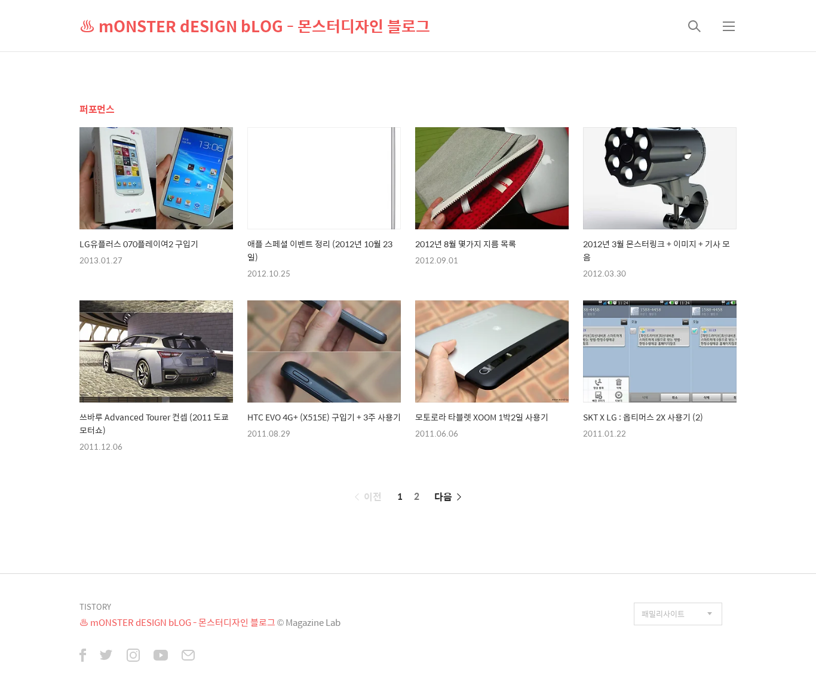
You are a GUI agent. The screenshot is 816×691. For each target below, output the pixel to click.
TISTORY (95, 606)
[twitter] (106, 656)
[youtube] (161, 656)
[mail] (188, 656)
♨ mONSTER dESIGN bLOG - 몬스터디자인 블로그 (254, 26)
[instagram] (133, 656)
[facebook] (82, 656)
